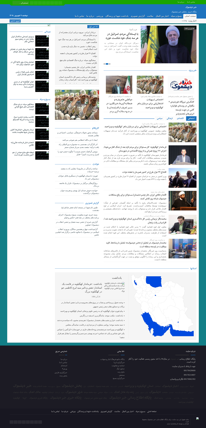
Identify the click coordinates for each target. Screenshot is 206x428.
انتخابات (90, 386)
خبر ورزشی (191, 392)
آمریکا (192, 386)
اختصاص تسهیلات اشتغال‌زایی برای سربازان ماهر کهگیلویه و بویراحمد (150, 104)
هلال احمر (176, 398)
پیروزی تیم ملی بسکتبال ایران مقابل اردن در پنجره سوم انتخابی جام (22, 39)
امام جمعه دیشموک (102, 386)
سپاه (106, 392)
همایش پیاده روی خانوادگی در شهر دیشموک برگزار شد (22, 63)
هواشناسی (168, 398)
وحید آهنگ (158, 398)
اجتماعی (191, 118)
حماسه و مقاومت (118, 366)
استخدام (64, 366)
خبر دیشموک (175, 359)
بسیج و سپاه (176, 16)
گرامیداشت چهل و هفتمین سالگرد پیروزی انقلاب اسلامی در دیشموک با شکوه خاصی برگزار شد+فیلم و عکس (77, 232)
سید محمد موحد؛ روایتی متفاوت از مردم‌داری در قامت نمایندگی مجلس (94, 325)
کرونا (25, 398)
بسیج (58, 386)
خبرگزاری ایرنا (119, 362)
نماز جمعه (185, 398)
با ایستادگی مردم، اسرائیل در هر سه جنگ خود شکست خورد (122, 36)
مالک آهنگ (35, 392)
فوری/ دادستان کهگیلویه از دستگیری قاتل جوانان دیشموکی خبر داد (78, 177)
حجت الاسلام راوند (40, 386)
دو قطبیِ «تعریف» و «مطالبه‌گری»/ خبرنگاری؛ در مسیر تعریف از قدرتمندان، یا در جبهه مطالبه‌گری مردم (119, 106)
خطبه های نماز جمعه (181, 393)
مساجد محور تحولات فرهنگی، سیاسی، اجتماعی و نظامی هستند (78, 134)
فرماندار (57, 392)
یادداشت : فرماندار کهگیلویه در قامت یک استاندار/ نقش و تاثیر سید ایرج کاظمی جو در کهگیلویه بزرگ (81, 288)
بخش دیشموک (72, 386)
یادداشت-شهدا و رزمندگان (116, 16)
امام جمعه (113, 386)
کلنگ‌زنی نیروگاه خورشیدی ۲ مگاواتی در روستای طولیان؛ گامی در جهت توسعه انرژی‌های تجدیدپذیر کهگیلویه (181, 110)
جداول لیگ (121, 369)
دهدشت (165, 392)
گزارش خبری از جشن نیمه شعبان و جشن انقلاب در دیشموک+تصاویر (77, 223)
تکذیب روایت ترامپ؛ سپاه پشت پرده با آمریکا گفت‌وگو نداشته (23, 119)
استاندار (158, 386)
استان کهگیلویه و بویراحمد (138, 386)
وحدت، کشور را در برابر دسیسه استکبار (172, 20)
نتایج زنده (121, 372)
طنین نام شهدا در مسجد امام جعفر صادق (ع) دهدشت (80, 209)
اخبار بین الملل (162, 16)
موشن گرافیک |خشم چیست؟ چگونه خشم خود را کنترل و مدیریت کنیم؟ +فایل (78, 153)
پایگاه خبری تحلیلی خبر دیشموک (95, 398)
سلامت (150, 16)
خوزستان (171, 393)
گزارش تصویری (138, 16)
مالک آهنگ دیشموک (20, 392)
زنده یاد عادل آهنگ (124, 392)
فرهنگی (170, 118)
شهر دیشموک (73, 392)
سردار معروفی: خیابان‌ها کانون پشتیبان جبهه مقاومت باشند (22, 131)
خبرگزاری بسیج (119, 378)
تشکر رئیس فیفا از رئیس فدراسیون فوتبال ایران (25, 73)
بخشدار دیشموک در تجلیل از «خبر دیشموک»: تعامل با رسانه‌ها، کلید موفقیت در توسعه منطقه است (136, 245)
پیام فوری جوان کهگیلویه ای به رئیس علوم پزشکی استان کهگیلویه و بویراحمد (91, 311)
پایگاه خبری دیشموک (38, 398)
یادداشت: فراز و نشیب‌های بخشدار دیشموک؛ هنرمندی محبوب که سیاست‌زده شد (90, 320)
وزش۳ (64, 369)
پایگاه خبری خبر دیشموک (65, 398)
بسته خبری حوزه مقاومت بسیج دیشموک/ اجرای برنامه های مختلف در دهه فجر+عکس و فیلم (78, 216)
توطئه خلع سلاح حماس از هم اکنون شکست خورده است (23, 153)
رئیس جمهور (144, 392)
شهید (62, 393)
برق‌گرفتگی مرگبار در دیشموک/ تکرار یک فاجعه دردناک (79, 184)
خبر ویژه (192, 70)
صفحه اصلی (190, 16)
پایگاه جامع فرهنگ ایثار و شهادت (112, 359)
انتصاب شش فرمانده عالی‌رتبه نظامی (22, 143)
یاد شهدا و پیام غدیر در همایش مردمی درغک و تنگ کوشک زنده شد (22, 52)
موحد (192, 398)
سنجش (122, 375)
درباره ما (181, 2)
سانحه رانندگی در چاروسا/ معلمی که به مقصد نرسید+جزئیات (80, 170)
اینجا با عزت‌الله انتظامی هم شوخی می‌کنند (80, 140)
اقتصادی (180, 118)
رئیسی (137, 392)
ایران (84, 386)
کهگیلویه (16, 398)
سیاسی (159, 118)
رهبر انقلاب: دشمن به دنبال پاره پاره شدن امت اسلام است (79, 47)
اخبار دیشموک (170, 386)
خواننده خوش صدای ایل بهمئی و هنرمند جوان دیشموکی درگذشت (79, 191)
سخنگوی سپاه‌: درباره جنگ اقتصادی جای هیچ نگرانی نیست (78, 61)
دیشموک (155, 392)
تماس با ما (191, 2)
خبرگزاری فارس (61, 372)
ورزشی (99, 16)
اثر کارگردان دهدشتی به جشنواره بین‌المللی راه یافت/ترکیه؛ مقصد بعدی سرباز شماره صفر (79, 145)
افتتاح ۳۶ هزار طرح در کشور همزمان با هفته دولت (144, 172)
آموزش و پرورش (184, 386)
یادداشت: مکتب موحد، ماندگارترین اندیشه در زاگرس (101, 315)
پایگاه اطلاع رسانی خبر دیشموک (130, 398)
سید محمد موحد (90, 392)
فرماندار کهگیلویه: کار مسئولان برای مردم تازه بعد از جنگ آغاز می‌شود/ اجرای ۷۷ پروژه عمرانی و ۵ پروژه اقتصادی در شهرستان (135, 149)
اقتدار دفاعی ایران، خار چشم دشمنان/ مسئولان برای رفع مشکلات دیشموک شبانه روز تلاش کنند (137, 197)
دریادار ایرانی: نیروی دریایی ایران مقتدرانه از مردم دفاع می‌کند (78, 33)
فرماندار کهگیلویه (48, 392)
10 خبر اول (93, 26)
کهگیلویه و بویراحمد (186, 402)
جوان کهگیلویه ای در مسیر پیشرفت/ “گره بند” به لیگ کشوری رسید (23, 84)
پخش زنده (63, 376)
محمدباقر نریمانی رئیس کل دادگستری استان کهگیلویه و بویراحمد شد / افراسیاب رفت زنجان (135, 221)
